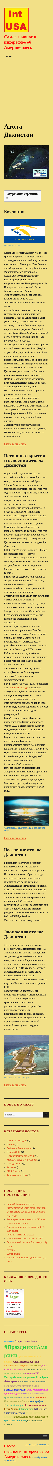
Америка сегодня (17, 1140)
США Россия (14, 1171)
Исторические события (20, 1156)
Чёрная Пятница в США (20, 1234)
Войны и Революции (19, 1148)
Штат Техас (13, 1253)
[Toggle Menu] (45, 1436)
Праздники (13, 1163)
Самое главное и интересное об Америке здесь (20, 42)
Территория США (17, 1175)
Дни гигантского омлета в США (25, 1238)
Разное (11, 1167)
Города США (14, 1152)
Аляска (11, 1250)
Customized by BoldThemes (37, 1445)
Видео (10, 1144)
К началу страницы (15, 444)
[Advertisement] (26, 88)
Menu (9, 56)
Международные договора (22, 1159)
